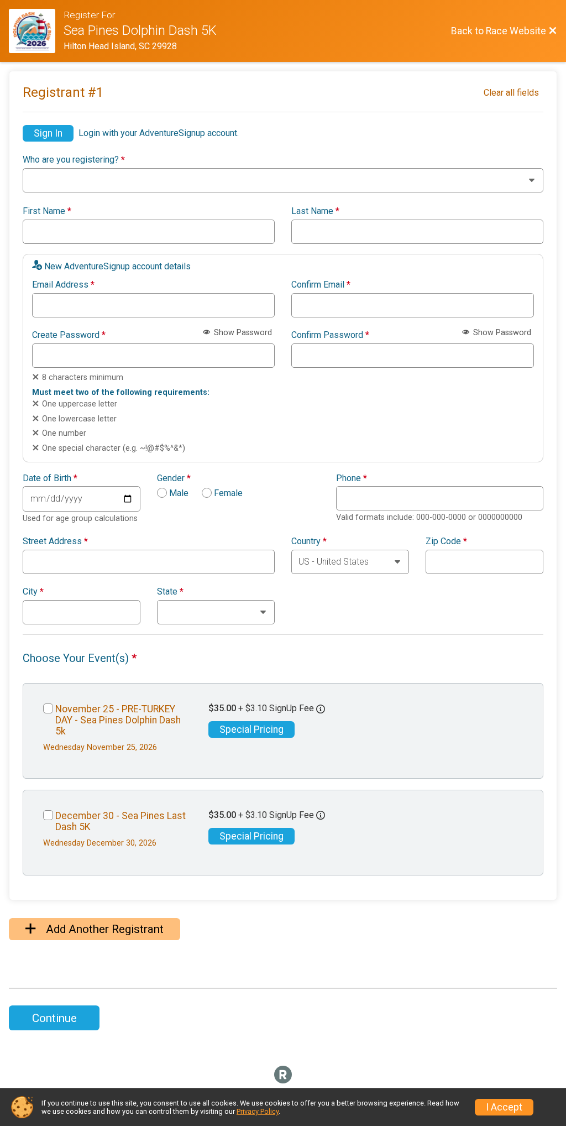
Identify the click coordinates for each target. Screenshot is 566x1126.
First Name (47, 211)
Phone (351, 478)
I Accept (504, 1107)
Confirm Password (330, 335)
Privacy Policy (258, 1111)
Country (309, 541)
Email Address (63, 285)
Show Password (242, 332)
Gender (174, 478)
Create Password (69, 335)
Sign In (48, 133)
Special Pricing (251, 729)
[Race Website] (36, 31)
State (170, 592)
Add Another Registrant (103, 929)
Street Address (55, 541)
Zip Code (446, 541)
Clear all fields (511, 92)
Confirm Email (320, 285)
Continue (54, 1018)
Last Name (315, 211)
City (33, 592)
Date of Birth (50, 478)
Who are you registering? (74, 160)
